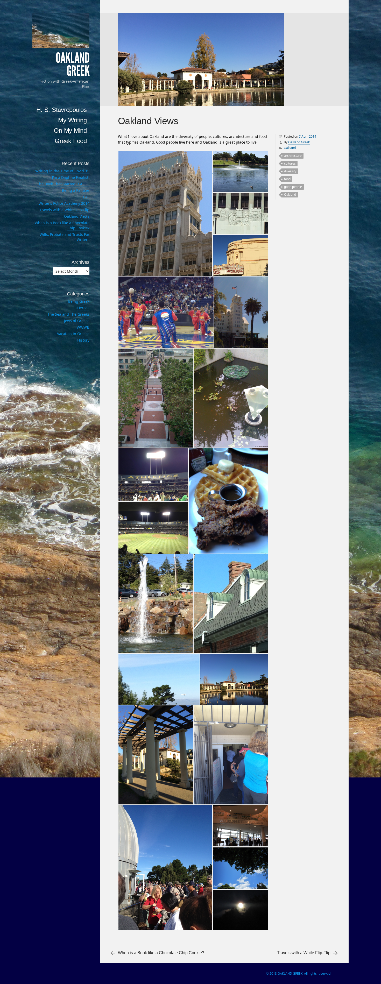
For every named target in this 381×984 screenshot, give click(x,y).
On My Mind (70, 130)
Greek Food (71, 140)
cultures (290, 163)
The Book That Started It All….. (63, 183)
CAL (86, 196)
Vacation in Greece (73, 333)
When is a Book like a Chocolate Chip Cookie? (161, 953)
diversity (290, 171)
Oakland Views (76, 216)
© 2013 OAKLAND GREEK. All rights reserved (298, 973)
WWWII (83, 327)
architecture (293, 155)
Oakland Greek (299, 142)
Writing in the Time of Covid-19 (62, 170)
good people (293, 187)
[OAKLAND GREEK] (60, 30)
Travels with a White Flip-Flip (303, 953)
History (83, 340)
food (287, 179)
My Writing (72, 120)
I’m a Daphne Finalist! (70, 177)
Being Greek (78, 301)
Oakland (290, 148)
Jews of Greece (76, 320)
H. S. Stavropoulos (61, 109)
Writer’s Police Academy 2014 (64, 203)
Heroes (83, 307)
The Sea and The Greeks (68, 314)
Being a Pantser (75, 190)
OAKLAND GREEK (72, 64)
